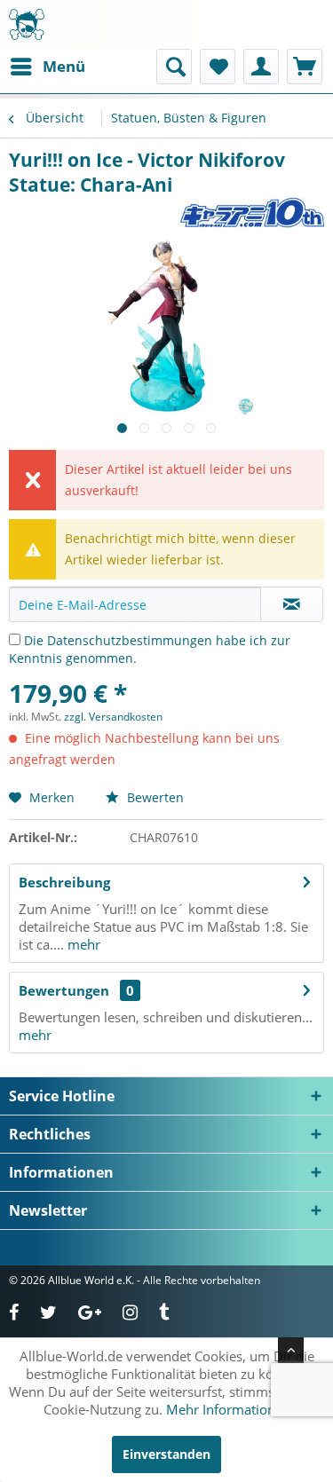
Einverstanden (166, 1454)
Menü (64, 66)
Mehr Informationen (228, 1409)
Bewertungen (64, 990)
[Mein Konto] (261, 66)
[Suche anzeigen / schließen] (174, 66)
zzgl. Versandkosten (113, 716)
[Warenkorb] (304, 66)
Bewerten (153, 797)
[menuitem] (47, 66)
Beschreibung (64, 882)
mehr (82, 944)
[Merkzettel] (217, 66)
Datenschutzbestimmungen (129, 640)
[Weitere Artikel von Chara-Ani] (252, 212)
